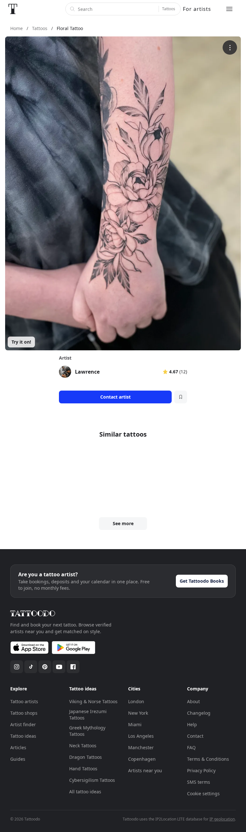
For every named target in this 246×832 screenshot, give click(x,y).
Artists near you (145, 770)
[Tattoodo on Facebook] (73, 666)
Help (192, 724)
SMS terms (198, 782)
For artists (197, 8)
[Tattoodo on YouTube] (59, 666)
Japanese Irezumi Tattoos (88, 714)
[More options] (230, 47)
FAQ (191, 747)
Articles (18, 747)
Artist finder (23, 724)
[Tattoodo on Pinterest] (44, 666)
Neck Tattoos (82, 746)
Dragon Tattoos (85, 757)
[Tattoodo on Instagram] (16, 666)
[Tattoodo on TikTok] (30, 666)
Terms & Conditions (208, 759)
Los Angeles (141, 736)
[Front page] (12, 9)
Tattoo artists (24, 701)
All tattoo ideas (85, 792)
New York (138, 713)
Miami (135, 724)
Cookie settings (203, 793)
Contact (195, 736)
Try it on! (21, 342)
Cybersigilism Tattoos (92, 780)
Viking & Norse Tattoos (93, 701)
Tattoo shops (23, 713)
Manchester (141, 747)
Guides (17, 759)
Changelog (198, 713)
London (136, 701)
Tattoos (168, 9)
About (193, 701)
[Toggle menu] (229, 9)
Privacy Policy (201, 770)
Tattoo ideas (23, 736)
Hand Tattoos (83, 769)
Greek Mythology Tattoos (87, 731)
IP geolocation (222, 819)
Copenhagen (142, 759)
